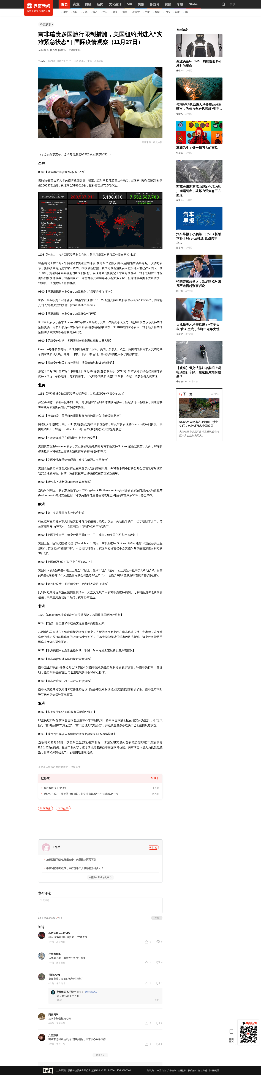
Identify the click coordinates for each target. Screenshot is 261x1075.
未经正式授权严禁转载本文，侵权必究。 (60, 767)
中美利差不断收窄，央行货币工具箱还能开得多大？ (75, 868)
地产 (95, 12)
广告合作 (171, 1070)
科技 (65, 12)
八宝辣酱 (53, 1035)
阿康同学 (53, 1014)
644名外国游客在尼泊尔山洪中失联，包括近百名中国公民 (198, 423)
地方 (124, 12)
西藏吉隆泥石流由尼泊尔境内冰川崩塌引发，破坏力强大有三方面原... (198, 191)
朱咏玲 (179, 70)
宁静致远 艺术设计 (66, 991)
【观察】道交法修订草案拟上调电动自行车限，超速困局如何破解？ (198, 372)
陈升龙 (179, 291)
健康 (114, 12)
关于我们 (151, 1070)
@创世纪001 (91, 992)
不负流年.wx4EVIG (59, 933)
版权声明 (202, 1070)
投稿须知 (192, 1070)
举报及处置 (214, 1070)
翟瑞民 (179, 114)
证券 (85, 12)
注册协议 (182, 1070)
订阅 (154, 847)
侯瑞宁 (179, 334)
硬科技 (136, 12)
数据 (157, 12)
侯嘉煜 (179, 152)
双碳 (177, 12)
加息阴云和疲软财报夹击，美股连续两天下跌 (71, 859)
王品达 (41, 61)
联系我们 (161, 1070)
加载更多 (100, 1055)
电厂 (187, 12)
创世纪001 (54, 974)
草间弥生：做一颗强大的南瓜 (197, 148)
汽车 (104, 12)
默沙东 (47, 24)
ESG (167, 12)
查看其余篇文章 (99, 877)
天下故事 (63, 808)
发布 (157, 918)
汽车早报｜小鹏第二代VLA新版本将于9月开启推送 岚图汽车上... (198, 238)
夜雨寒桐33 (54, 954)
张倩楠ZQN (181, 381)
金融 (75, 12)
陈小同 (179, 247)
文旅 (147, 12)
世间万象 (45, 808)
